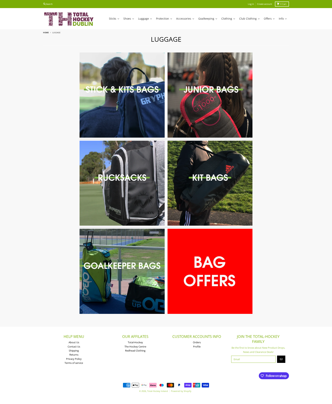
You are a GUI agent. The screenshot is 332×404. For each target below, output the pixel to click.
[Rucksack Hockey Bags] (122, 183)
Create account (264, 3)
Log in (251, 3)
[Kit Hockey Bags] (210, 183)
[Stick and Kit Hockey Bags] (122, 95)
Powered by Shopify (181, 391)
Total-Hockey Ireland (157, 391)
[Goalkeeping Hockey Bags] (122, 271)
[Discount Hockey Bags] (210, 271)
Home (46, 32)
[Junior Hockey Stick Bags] (210, 95)
